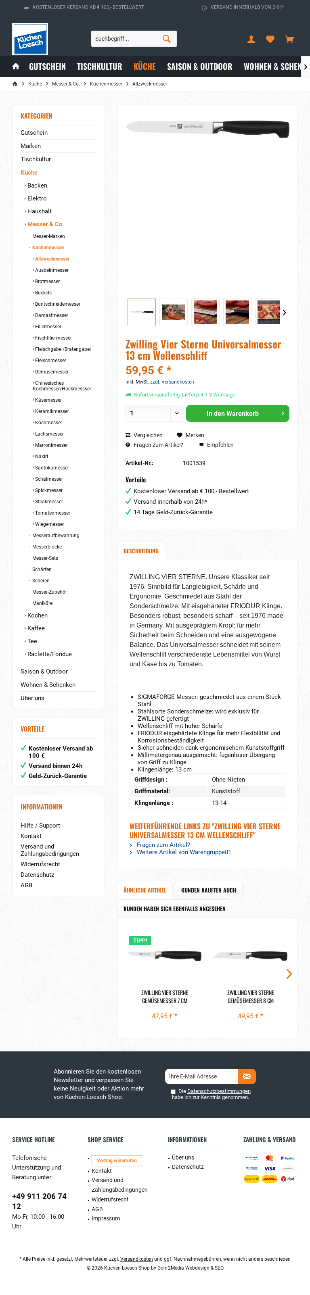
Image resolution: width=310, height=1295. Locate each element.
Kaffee (35, 628)
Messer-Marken (48, 236)
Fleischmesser (50, 360)
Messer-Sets (44, 558)
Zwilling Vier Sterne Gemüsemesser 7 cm (164, 996)
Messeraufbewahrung (55, 535)
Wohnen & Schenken (48, 684)
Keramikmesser (51, 411)
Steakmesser (48, 502)
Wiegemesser (49, 524)
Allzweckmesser (51, 259)
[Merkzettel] (270, 39)
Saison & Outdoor (44, 671)
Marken (31, 146)
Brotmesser (47, 281)
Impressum (106, 1218)
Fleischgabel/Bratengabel (62, 349)
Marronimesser (51, 445)
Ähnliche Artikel (145, 890)
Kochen (37, 615)
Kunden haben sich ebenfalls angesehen (175, 908)
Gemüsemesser (51, 372)
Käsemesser (48, 400)
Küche (29, 172)
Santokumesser (51, 468)
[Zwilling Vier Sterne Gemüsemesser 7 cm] (164, 956)
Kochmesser (48, 422)
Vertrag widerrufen (117, 1161)
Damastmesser (51, 315)
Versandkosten (136, 1259)
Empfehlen (220, 445)
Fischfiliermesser (53, 338)
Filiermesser (47, 326)
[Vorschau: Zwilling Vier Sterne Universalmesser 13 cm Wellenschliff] (142, 312)
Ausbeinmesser (51, 270)
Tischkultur (36, 159)
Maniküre (41, 603)
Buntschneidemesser (57, 304)
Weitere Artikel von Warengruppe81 (183, 852)
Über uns (32, 698)
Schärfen (41, 569)
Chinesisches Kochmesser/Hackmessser (62, 386)
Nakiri (41, 456)
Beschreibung (141, 550)
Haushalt (39, 211)
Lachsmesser (49, 434)
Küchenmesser (47, 247)
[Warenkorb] (289, 39)
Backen (36, 185)
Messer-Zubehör (49, 592)
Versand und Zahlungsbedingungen (50, 850)
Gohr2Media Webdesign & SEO (190, 1268)
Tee (31, 641)
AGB (26, 885)
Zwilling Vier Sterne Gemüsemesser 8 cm (250, 996)
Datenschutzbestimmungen (219, 1091)
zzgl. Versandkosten (172, 382)
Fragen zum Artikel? (157, 445)
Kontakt (31, 836)
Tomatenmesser (52, 513)
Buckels (43, 293)
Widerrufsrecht (40, 864)
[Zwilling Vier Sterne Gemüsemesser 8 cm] (250, 956)
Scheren (40, 581)
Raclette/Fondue (49, 654)
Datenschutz (37, 874)
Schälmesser (48, 479)
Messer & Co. (45, 224)
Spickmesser (48, 490)
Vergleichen (147, 435)
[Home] (15, 66)
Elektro (36, 198)
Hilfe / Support (40, 825)
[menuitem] (289, 39)
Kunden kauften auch (208, 890)
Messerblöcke (46, 547)
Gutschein (34, 132)
